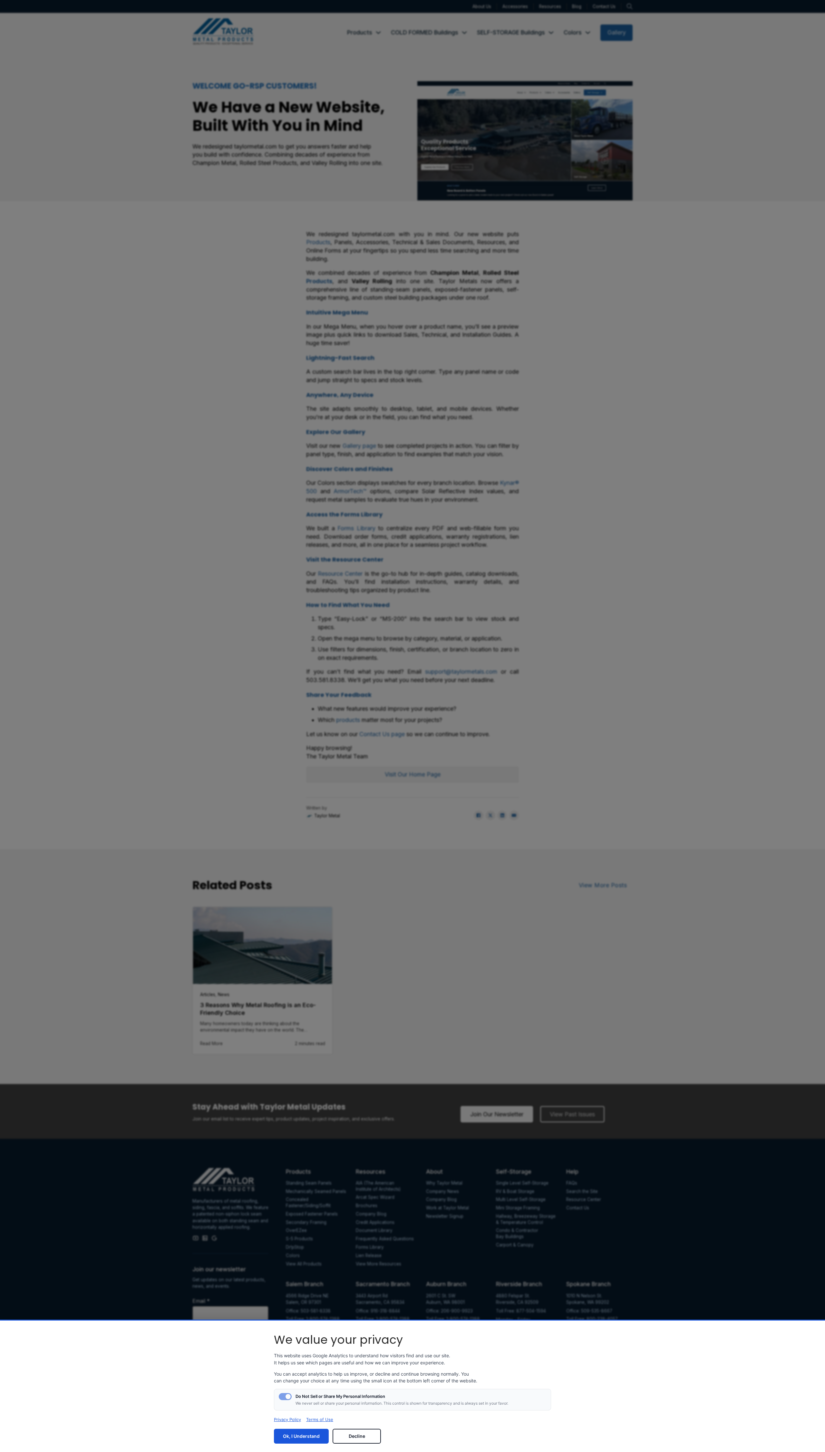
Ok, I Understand (301, 1436)
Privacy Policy (287, 1419)
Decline (357, 1436)
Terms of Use (319, 1419)
